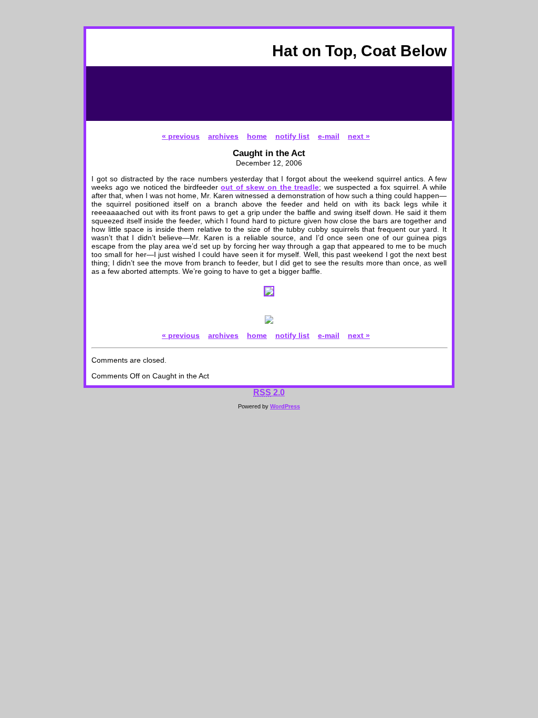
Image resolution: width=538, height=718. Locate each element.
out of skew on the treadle (270, 187)
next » (359, 136)
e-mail (328, 136)
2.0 (269, 392)
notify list (292, 136)
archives (223, 136)
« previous (181, 136)
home (257, 136)
